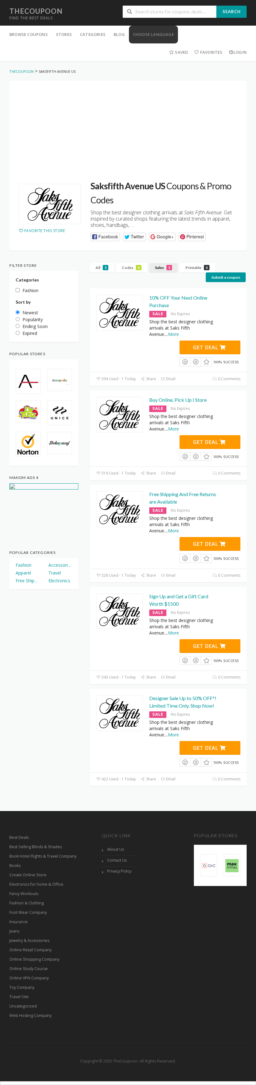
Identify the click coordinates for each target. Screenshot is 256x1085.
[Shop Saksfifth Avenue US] (50, 204)
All (101, 267)
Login (240, 52)
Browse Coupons (28, 34)
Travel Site (19, 996)
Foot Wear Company (28, 912)
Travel (54, 573)
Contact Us (117, 860)
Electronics (59, 581)
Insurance (18, 921)
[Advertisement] (128, 124)
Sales (162, 267)
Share (150, 378)
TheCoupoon (35, 11)
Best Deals (19, 837)
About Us (115, 849)
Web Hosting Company (30, 1015)
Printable (196, 267)
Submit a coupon (225, 277)
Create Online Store (28, 875)
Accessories (60, 565)
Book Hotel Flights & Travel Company (42, 856)
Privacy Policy (119, 871)
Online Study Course (28, 968)
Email (170, 378)
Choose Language (153, 34)
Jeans (14, 931)
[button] (105, 237)
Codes (131, 267)
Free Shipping (28, 581)
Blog (119, 34)
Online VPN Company (29, 978)
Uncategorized (23, 1006)
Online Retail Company (30, 950)
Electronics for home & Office (36, 884)
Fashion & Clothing (26, 903)
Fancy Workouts (23, 893)
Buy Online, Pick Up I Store (178, 400)
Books (15, 865)
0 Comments (228, 378)
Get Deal (206, 347)
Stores (64, 34)
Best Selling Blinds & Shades (35, 846)
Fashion (24, 565)
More (173, 334)
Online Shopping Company (34, 959)
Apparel (23, 573)
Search (232, 11)
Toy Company (21, 987)
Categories (93, 34)
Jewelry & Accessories (29, 940)
